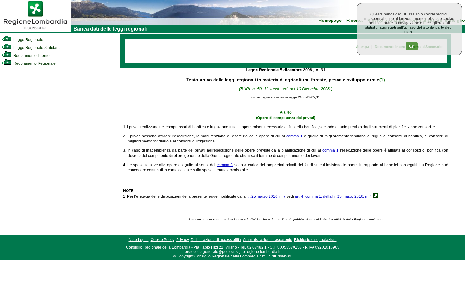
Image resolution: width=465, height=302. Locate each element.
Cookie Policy (162, 240)
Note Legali (139, 240)
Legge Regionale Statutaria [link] (36, 47)
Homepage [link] (330, 20)
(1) (382, 79)
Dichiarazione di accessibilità (216, 240)
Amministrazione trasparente (267, 240)
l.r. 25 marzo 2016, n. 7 (266, 196)
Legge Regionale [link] (27, 40)
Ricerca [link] (354, 20)
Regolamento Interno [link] (31, 55)
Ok (411, 46)
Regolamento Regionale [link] (34, 63)
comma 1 (294, 136)
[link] (35, 30)
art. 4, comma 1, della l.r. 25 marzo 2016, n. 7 (333, 196)
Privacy (182, 240)
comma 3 (225, 165)
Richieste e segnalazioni (315, 240)
